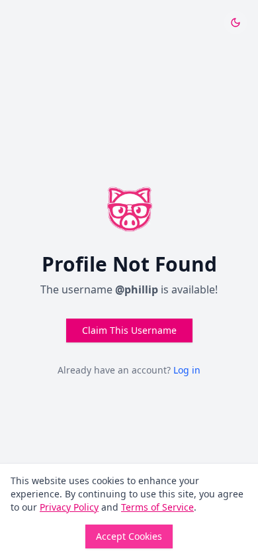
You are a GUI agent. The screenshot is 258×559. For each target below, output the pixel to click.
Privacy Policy (69, 507)
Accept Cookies (129, 536)
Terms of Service (157, 507)
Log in (186, 370)
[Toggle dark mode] (235, 22)
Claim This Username (129, 330)
